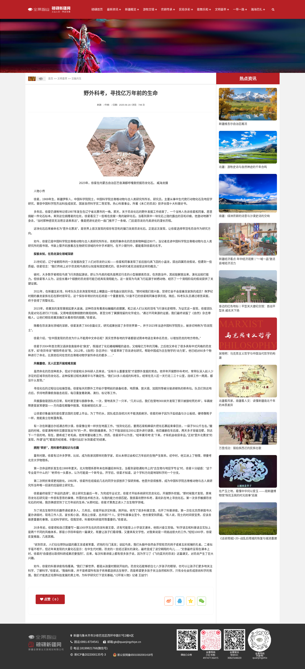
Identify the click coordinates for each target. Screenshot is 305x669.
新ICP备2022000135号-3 (90, 654)
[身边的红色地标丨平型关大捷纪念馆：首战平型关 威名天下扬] (248, 286)
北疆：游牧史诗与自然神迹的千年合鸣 (243, 166)
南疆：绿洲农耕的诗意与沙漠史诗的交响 (244, 215)
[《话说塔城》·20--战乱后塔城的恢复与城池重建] (248, 518)
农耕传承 (166, 9)
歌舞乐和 (202, 9)
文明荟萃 (220, 9)
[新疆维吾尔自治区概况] (248, 103)
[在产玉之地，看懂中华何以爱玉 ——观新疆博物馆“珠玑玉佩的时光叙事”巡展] (248, 471)
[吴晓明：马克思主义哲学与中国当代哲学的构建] (248, 333)
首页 (50, 78)
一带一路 (238, 9)
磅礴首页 (97, 9)
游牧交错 (148, 9)
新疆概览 (130, 9)
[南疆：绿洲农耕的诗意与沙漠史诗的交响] (248, 193)
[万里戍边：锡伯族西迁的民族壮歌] (248, 428)
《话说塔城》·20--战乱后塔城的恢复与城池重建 (248, 538)
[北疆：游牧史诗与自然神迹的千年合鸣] (248, 147)
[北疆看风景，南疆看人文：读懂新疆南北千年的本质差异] (248, 380)
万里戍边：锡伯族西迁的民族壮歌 (240, 448)
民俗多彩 (184, 9)
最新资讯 (112, 9)
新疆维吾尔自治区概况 (233, 123)
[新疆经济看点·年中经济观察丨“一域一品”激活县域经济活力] (248, 239)
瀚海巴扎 (256, 9)
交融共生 (76, 78)
